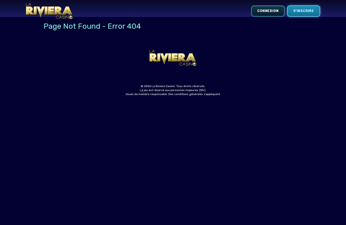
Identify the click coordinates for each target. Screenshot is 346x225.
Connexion (268, 11)
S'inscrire (303, 11)
